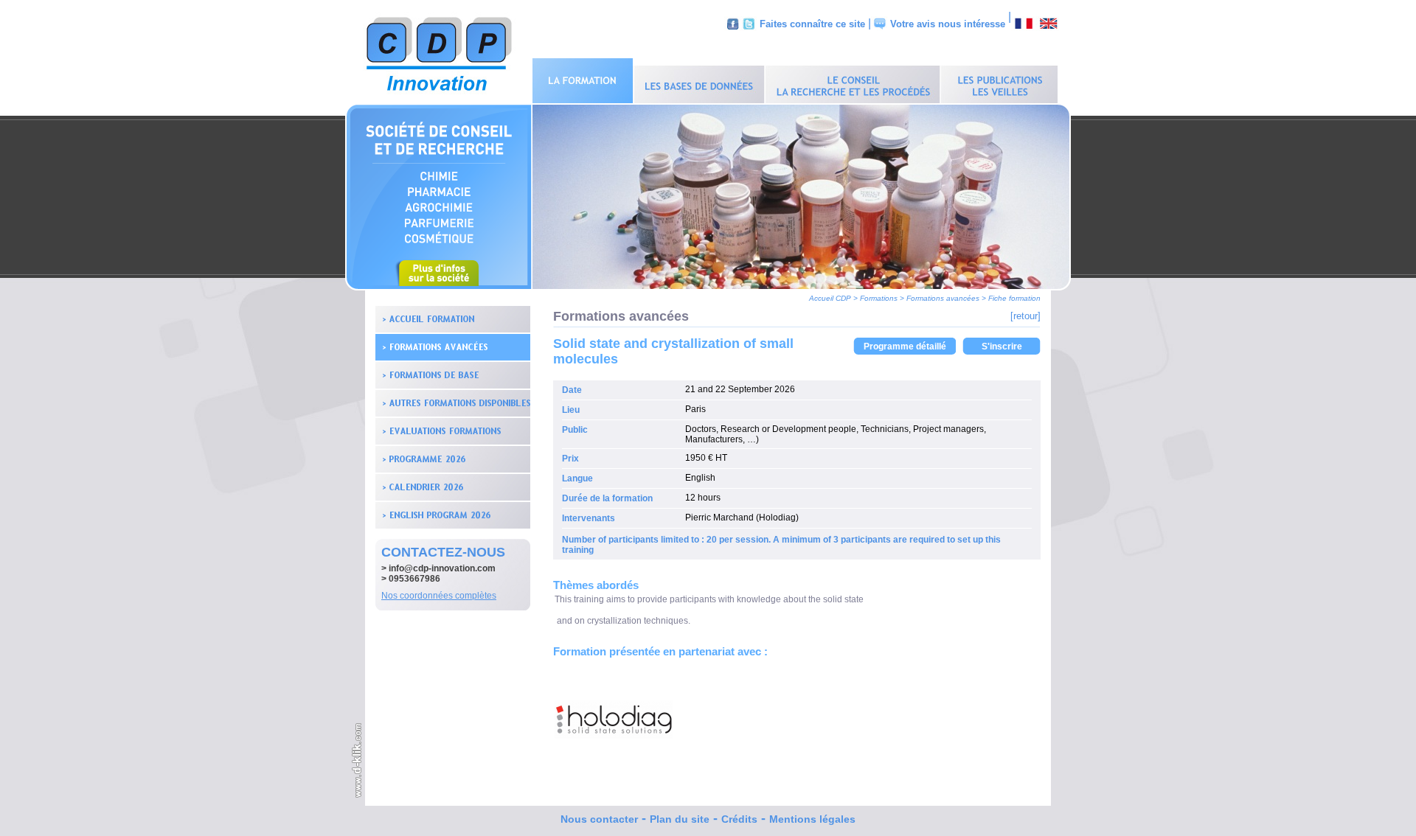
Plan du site (679, 819)
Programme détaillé (905, 346)
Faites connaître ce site (812, 23)
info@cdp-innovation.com (442, 568)
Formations (879, 298)
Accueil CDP (830, 298)
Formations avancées (942, 298)
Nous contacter (599, 819)
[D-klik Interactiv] (357, 795)
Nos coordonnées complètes (438, 596)
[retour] (1025, 315)
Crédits (739, 819)
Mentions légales (812, 819)
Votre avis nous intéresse (947, 23)
